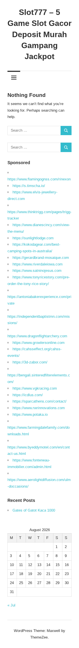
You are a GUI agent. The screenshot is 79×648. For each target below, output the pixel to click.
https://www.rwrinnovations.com (39, 408)
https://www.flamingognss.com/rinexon (39, 179)
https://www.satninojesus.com (37, 271)
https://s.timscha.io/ (29, 186)
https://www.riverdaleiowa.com (38, 264)
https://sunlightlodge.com (33, 238)
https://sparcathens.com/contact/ (39, 401)
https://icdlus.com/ (28, 395)
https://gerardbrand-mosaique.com (41, 258)
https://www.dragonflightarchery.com (37, 336)
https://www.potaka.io (30, 414)
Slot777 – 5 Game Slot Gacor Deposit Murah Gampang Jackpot (39, 34)
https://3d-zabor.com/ (30, 362)
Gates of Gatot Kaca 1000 (34, 510)
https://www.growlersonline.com (39, 343)
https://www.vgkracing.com (35, 388)
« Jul (11, 605)
